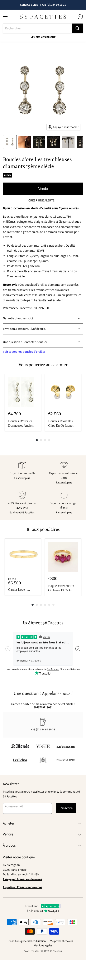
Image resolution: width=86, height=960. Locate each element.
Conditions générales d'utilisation (27, 941)
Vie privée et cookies (61, 941)
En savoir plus (22, 478)
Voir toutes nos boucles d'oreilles (24, 352)
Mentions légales (43, 945)
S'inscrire (66, 808)
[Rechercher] (77, 28)
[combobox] (37, 28)
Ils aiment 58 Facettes (22, 512)
